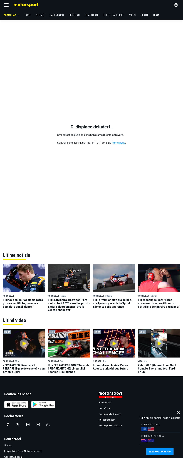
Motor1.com (105, 408)
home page (118, 142)
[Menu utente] (175, 5)
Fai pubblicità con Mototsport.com (23, 450)
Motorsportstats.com (110, 425)
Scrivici (8, 445)
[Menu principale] (6, 5)
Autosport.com (107, 419)
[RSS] (47, 424)
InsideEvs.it (105, 402)
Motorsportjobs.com (110, 413)
